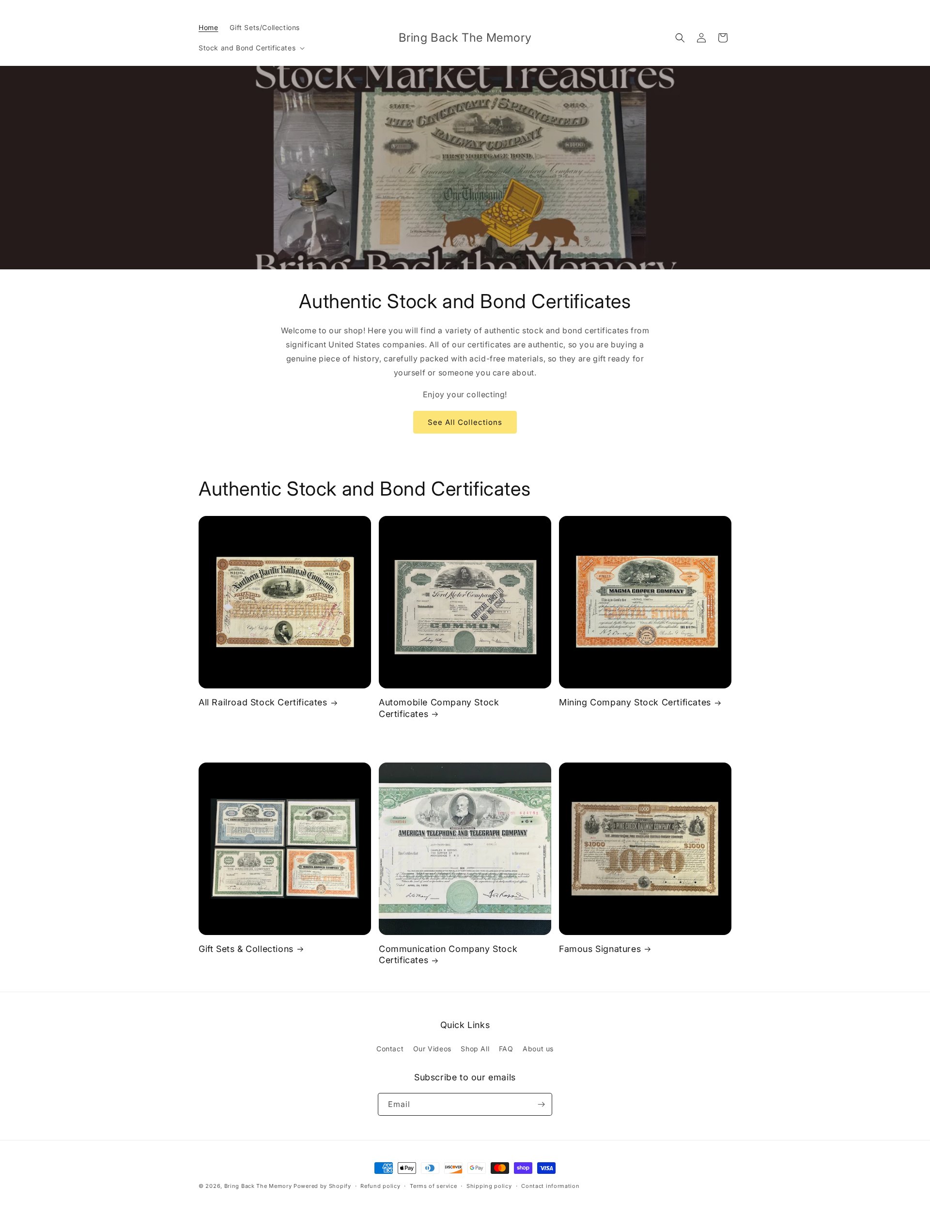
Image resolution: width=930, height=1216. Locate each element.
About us (538, 1049)
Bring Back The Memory (258, 1186)
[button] (251, 48)
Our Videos (432, 1049)
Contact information (550, 1186)
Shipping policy (489, 1186)
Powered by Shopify (322, 1186)
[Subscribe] (541, 1104)
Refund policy (380, 1186)
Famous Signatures (600, 949)
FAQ (506, 1049)
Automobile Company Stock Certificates (439, 707)
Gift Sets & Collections (246, 949)
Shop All (475, 1049)
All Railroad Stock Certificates (263, 702)
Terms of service (433, 1186)
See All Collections (465, 422)
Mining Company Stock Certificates (635, 702)
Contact (389, 1049)
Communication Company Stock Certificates (448, 954)
